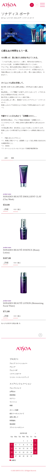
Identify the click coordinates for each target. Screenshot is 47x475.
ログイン (12, 398)
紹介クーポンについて (17, 413)
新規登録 (12, 395)
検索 (11, 405)
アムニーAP (13, 370)
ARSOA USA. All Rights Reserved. (25, 471)
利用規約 (12, 420)
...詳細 (5, 209)
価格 (12, 158)
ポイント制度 (14, 410)
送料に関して (14, 417)
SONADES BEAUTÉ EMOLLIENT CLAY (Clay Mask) (22, 198)
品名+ (6, 158)
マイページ (13, 402)
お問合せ (12, 391)
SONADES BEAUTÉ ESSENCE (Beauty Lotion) (21, 251)
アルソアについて (15, 388)
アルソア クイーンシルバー (18, 363)
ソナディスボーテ (15, 374)
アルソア (12, 367)
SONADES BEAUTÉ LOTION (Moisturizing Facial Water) (23, 304)
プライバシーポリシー (17, 427)
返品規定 (12, 424)
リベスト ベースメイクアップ (19, 377)
